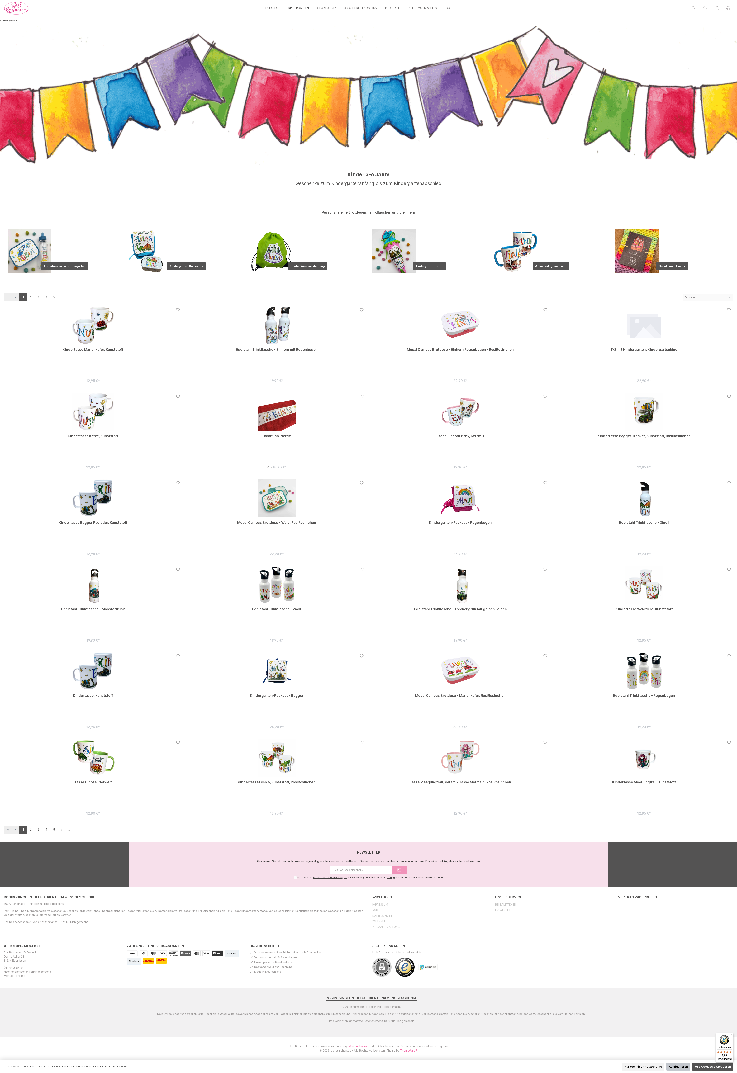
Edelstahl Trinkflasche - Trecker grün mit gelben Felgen (460, 609)
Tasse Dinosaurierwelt (93, 782)
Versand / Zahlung (386, 926)
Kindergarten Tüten (429, 266)
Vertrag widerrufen (637, 897)
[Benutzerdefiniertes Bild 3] (217, 953)
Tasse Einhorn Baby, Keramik (460, 436)
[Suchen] (694, 8)
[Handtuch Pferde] (276, 412)
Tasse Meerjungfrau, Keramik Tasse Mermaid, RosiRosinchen (460, 782)
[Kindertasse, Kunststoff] (93, 671)
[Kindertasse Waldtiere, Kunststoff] (644, 585)
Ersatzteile (503, 910)
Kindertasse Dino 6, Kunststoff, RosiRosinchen (277, 782)
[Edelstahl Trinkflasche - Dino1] (644, 498)
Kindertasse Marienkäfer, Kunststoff (93, 349)
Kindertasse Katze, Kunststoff (93, 436)
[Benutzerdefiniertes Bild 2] (201, 953)
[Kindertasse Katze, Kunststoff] (93, 412)
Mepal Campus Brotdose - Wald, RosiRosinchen (276, 522)
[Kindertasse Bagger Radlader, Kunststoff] (93, 498)
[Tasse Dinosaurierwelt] (93, 758)
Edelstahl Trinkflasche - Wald (276, 609)
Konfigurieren (678, 1066)
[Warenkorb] (728, 8)
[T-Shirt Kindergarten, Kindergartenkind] (644, 325)
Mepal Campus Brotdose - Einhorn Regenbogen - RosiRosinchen (460, 349)
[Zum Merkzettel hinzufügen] (178, 310)
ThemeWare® (408, 1050)
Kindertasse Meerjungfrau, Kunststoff (644, 782)
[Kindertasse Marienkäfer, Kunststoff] (93, 325)
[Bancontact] (173, 953)
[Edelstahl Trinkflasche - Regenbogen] (644, 671)
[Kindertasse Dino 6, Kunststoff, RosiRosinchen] (276, 758)
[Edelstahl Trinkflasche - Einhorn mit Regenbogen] (276, 325)
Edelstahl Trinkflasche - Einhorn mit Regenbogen (277, 349)
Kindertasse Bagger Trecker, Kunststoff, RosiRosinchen (644, 436)
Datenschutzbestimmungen (330, 877)
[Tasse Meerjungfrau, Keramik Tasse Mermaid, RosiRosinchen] (460, 758)
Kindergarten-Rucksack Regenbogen (460, 522)
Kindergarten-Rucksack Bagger (276, 696)
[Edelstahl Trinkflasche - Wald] (276, 585)
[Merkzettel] (705, 8)
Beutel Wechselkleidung (308, 266)
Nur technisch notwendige (643, 1066)
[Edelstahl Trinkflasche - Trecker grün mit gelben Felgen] (460, 585)
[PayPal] (144, 953)
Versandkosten (358, 1046)
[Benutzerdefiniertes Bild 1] (185, 953)
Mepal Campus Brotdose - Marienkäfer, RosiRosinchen (460, 696)
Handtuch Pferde (276, 436)
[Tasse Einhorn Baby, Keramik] (460, 412)
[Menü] (731, 1035)
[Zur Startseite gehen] (16, 8)
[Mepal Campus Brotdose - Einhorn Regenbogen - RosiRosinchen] (460, 325)
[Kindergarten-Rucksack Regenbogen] (460, 498)
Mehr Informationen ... (117, 1066)
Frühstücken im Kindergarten (65, 266)
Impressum (380, 904)
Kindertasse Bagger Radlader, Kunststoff (93, 522)
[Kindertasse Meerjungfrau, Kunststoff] (644, 758)
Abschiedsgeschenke (550, 266)
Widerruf (379, 921)
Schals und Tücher (672, 266)
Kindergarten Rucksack (186, 266)
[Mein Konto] (717, 8)
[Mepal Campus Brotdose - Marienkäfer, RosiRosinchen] (460, 671)
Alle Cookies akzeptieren (713, 1066)
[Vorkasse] (132, 953)
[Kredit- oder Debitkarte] (158, 953)
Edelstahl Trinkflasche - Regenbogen (644, 696)
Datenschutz (382, 915)
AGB (389, 877)
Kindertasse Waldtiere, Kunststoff (644, 609)
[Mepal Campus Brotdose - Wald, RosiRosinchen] (276, 498)
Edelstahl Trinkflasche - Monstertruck (93, 609)
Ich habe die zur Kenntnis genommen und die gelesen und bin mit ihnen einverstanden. (370, 877)
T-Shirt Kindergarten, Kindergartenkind (644, 349)
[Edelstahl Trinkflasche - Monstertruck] (93, 585)
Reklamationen (506, 904)
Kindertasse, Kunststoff (93, 696)
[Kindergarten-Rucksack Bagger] (276, 671)
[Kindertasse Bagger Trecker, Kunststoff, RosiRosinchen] (644, 412)
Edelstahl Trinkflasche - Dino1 (644, 522)
